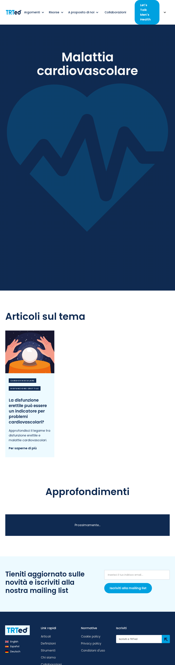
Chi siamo (48, 657)
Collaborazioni (115, 12)
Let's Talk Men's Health (145, 12)
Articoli (46, 636)
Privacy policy (91, 643)
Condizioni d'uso (93, 650)
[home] (13, 12)
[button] (34, 12)
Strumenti (48, 650)
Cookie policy (90, 636)
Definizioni (48, 643)
